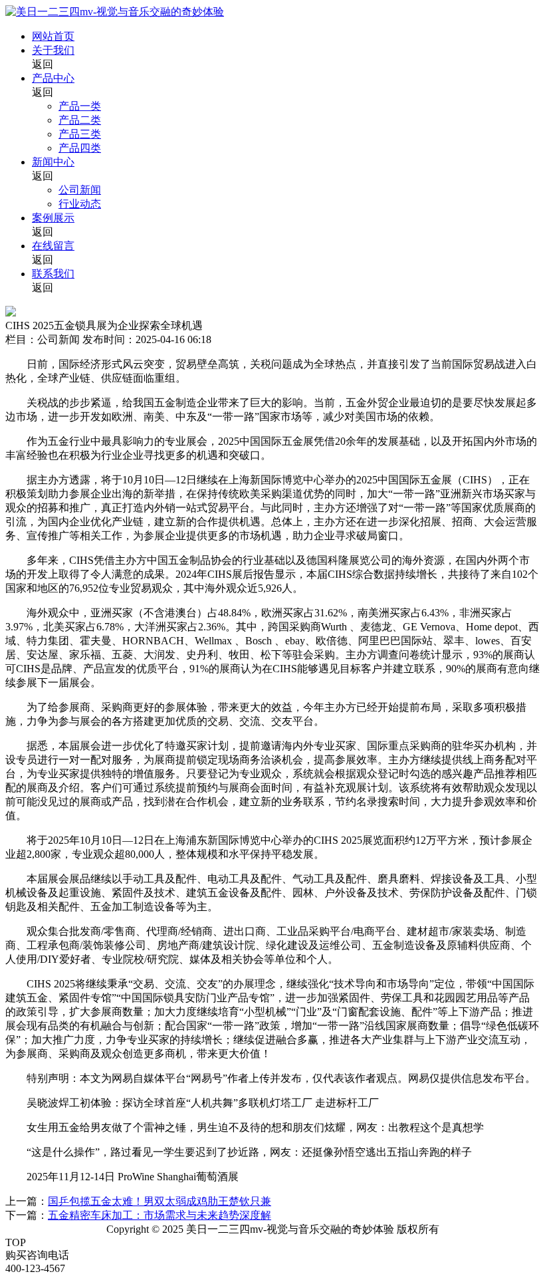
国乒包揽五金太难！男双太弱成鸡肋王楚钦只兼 (159, 1201)
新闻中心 (53, 162)
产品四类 (79, 148)
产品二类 (79, 120)
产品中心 (53, 78)
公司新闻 (79, 189)
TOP (15, 1242)
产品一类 (79, 106)
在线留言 (53, 245)
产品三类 (79, 134)
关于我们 (53, 50)
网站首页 (53, 36)
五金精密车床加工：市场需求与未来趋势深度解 (159, 1215)
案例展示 (53, 217)
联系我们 (53, 273)
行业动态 (79, 203)
